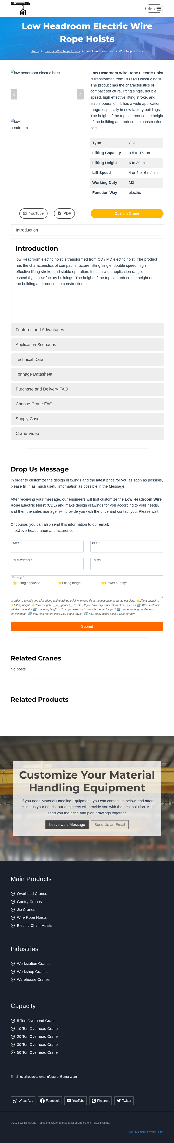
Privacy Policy (155, 1131)
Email (96, 542)
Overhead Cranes (32, 894)
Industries (24, 948)
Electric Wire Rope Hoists (62, 51)
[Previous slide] (14, 94)
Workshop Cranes (32, 972)
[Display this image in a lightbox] (47, 94)
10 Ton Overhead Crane (37, 1029)
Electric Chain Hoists (34, 925)
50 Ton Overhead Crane (37, 1052)
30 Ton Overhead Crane (37, 1044)
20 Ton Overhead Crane (37, 1036)
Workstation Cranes (34, 963)
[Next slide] (80, 94)
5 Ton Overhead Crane (36, 1021)
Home (35, 51)
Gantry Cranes (29, 902)
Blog (130, 1131)
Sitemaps (140, 1131)
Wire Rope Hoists (32, 917)
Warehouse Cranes (33, 979)
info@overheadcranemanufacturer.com (44, 530)
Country (96, 560)
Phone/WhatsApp (22, 560)
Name (15, 542)
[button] (20, 125)
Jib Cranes (26, 909)
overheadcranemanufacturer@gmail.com (48, 1076)
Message (18, 577)
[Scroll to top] (165, 1129)
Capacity (23, 1005)
